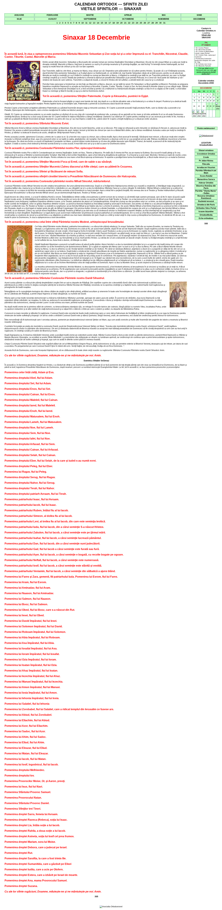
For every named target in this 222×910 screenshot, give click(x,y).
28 (152, 23)
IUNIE (199, 15)
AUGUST (52, 19)
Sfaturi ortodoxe (206, 150)
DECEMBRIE (199, 19)
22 (129, 23)
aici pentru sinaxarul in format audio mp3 (206, 72)
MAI (163, 15)
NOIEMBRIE (163, 19)
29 (156, 23)
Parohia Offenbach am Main (206, 171)
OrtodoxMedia (206, 215)
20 (121, 23)
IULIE (19, 19)
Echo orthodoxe (206, 218)
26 (145, 23)
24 (137, 23)
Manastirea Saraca (206, 179)
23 (133, 23)
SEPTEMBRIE (90, 19)
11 (86, 23)
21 (125, 23)
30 (160, 23)
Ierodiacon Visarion (206, 167)
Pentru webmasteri (206, 128)
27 (149, 23)
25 (141, 23)
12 (90, 23)
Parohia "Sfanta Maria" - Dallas (206, 192)
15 (102, 23)
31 (164, 23)
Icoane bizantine (206, 211)
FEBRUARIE (52, 15)
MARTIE (90, 15)
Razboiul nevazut (206, 201)
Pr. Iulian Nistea (206, 161)
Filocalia (206, 164)
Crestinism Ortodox (206, 154)
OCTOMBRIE (128, 19)
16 (106, 23)
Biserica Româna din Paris (206, 187)
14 (98, 23)
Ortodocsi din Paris (206, 205)
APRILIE (128, 15)
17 (110, 23)
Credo (206, 157)
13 (94, 23)
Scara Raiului (206, 176)
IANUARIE (19, 15)
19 (117, 23)
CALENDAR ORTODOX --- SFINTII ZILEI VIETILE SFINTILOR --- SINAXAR (111, 6)
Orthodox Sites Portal (206, 208)
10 (82, 23)
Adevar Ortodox (206, 183)
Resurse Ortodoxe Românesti (206, 197)
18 (113, 23)
